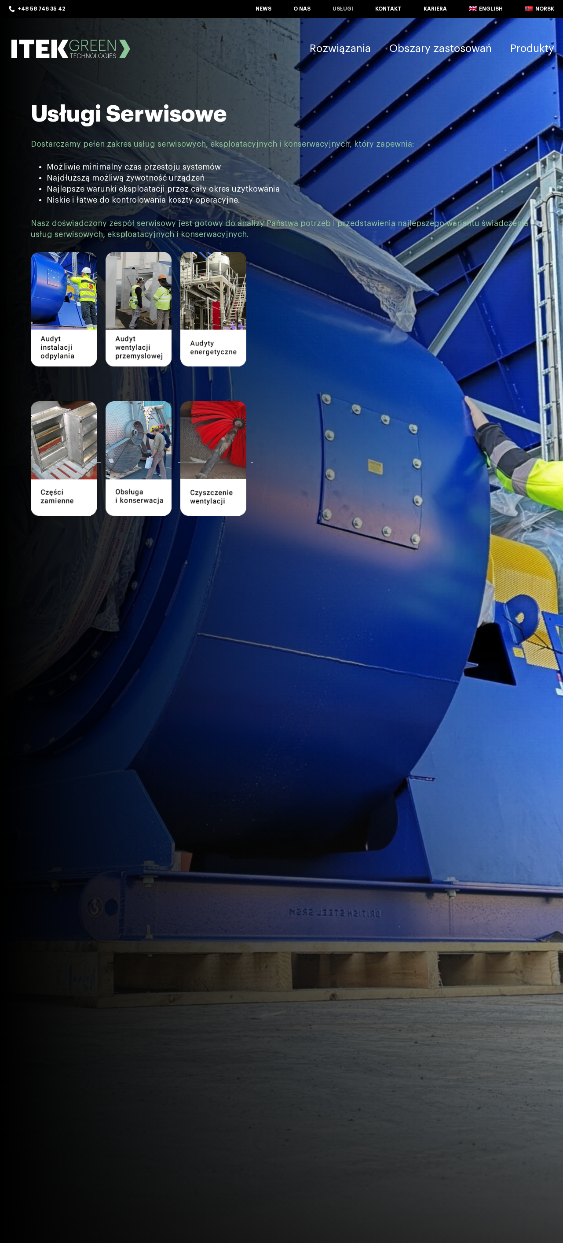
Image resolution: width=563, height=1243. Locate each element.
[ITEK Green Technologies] (70, 48)
